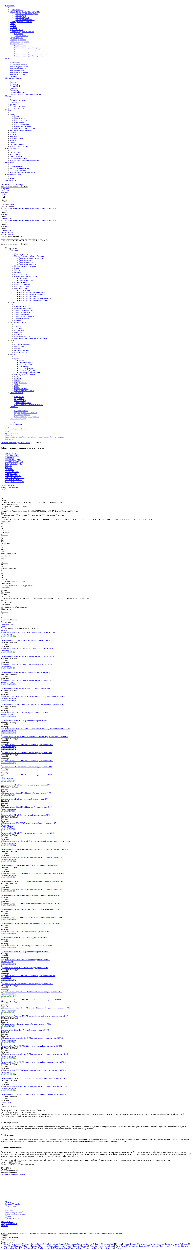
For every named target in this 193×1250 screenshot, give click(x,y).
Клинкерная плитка (17, 108)
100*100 (47, 519)
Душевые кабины (16, 10)
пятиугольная (50, 515)
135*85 (133, 519)
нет (11, 603)
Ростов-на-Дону (166, 1246)
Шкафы (13, 132)
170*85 (150, 519)
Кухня (12, 114)
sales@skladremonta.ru (9, 1224)
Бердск (40, 1244)
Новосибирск (54, 1246)
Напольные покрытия (13, 78)
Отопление (9, 162)
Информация (10, 435)
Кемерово (133, 1244)
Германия (7, 507)
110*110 (76, 519)
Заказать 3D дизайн (12, 429)
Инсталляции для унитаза (19, 42)
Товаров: (5, 214)
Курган (176, 1244)
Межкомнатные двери (18, 64)
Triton (66, 511)
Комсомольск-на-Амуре (146, 1244)
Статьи (46, 437)
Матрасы (13, 136)
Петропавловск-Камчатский (137, 1246)
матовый (16, 598)
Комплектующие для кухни (24, 128)
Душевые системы (21, 36)
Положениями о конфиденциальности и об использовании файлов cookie (95, 1233)
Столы (12, 142)
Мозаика (13, 104)
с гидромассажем (10, 586)
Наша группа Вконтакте (10, 1176)
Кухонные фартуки (21, 124)
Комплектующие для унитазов (26, 52)
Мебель (8, 110)
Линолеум (14, 84)
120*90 (115, 519)
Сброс (4, 1240)
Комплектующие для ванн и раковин (28, 48)
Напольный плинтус (18, 92)
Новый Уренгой (66, 1246)
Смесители (18, 34)
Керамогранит (15, 102)
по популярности (7, 624)
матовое (7, 598)
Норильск (76, 1246)
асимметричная (9, 515)
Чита (95, 1248)
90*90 (35, 519)
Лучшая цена (9, 502)
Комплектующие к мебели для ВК (27, 50)
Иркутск (13, 204)
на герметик (22, 607)
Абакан (5, 1244)
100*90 (67, 519)
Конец (13, 1106)
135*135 (124, 519)
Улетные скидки (56, 502)
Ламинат (13, 82)
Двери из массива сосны (19, 66)
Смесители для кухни (22, 126)
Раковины (13, 28)
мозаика (26, 598)
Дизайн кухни (26, 429)
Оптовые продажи (57, 437)
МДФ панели (15, 154)
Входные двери (16, 62)
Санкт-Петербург (7, 1248)
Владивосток (72, 1244)
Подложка (14, 90)
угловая (61, 515)
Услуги (8, 427)
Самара (185, 1246)
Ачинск (19, 1244)
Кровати (13, 134)
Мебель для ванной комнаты (21, 22)
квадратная (22, 515)
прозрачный (48, 598)
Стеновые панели (12, 148)
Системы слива (20, 46)
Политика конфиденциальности (13, 1174)
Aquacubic (16, 511)
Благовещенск (53, 1244)
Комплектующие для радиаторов (22, 172)
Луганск (184, 1244)
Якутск (118, 1248)
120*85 (107, 519)
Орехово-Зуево (108, 1246)
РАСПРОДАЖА (11, 180)
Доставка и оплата (12, 433)
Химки (80, 1248)
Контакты (9, 439)
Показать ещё (6, 1102)
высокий (7, 581)
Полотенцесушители (18, 40)
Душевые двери (20, 16)
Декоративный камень (18, 158)
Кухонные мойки (16, 30)
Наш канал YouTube (8, 1178)
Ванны (12, 24)
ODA (54, 511)
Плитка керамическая (18, 100)
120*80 (96, 519)
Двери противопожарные (19, 72)
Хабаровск (59, 1248)
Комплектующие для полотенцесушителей (30, 54)
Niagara (76, 511)
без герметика (9, 607)
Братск (62, 1244)
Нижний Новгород (30, 1246)
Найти (25, 186)
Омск (92, 1246)
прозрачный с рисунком (65, 598)
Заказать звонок (7, 234)
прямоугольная (35, 515)
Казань (126, 1244)
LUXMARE (40, 511)
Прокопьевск (153, 1246)
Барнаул (34, 1244)
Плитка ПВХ (15, 86)
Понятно (4, 1235)
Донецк (97, 1244)
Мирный (4, 1246)
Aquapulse (26, 511)
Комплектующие (16, 44)
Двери (7, 58)
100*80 (58, 519)
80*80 (8, 519)
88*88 (25, 519)
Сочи (17, 1248)
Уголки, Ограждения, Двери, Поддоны (25, 12)
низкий (16, 581)
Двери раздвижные (17, 70)
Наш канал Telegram (8, 1180)
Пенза (118, 1246)
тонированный (83, 598)
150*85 (142, 519)
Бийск (45, 1244)
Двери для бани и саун (18, 68)
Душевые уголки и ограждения (26, 14)
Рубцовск (176, 1246)
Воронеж (89, 1244)
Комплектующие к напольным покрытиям (26, 94)
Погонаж (13, 76)
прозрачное (36, 598)
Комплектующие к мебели (20, 146)
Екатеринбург (107, 1244)
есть (5, 590)
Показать (11, 1240)
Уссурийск (45, 1248)
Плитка (8, 96)
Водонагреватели (16, 38)
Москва (11, 1246)
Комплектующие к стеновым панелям (24, 160)
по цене (4, 626)
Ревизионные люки (17, 106)
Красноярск (169, 1244)
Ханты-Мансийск (70, 1248)
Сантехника (10, 6)
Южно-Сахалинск (107, 1248)
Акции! (8, 431)
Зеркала (13, 140)
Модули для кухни (21, 118)
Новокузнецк (43, 1246)
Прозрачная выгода (24, 502)
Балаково (26, 1244)
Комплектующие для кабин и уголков (28, 56)
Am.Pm (6, 511)
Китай (16, 507)
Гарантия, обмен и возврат (33, 437)
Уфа (51, 1248)
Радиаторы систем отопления (21, 168)
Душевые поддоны (21, 18)
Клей (12, 178)
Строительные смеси (13, 174)
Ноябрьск (84, 1246)
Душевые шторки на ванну (24, 20)
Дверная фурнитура (17, 74)
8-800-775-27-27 (7, 232)
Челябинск (89, 1248)
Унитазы (13, 26)
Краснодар (160, 1244)
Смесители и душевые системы (22, 32)
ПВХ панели (15, 152)
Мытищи (17, 1246)
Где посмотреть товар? (14, 437)
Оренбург (98, 1246)
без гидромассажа (26, 586)
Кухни (16, 116)
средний (25, 581)
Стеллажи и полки (17, 144)
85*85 (17, 519)
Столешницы (19, 122)
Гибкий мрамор (16, 156)
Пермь (123, 1246)
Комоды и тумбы (16, 138)
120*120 (85, 519)
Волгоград (81, 1244)
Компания (9, 1210)
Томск (23, 1248)
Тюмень (29, 1248)
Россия (24, 507)
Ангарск (12, 1244)
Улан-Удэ (37, 1248)
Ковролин (13, 88)
